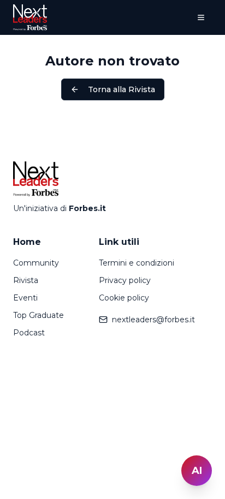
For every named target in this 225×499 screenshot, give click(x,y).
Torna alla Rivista (121, 89)
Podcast (29, 333)
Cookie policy (124, 298)
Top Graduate (38, 315)
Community (36, 263)
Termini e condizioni (136, 263)
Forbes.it (87, 208)
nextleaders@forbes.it (153, 319)
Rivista (25, 280)
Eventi (25, 298)
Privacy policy (125, 280)
